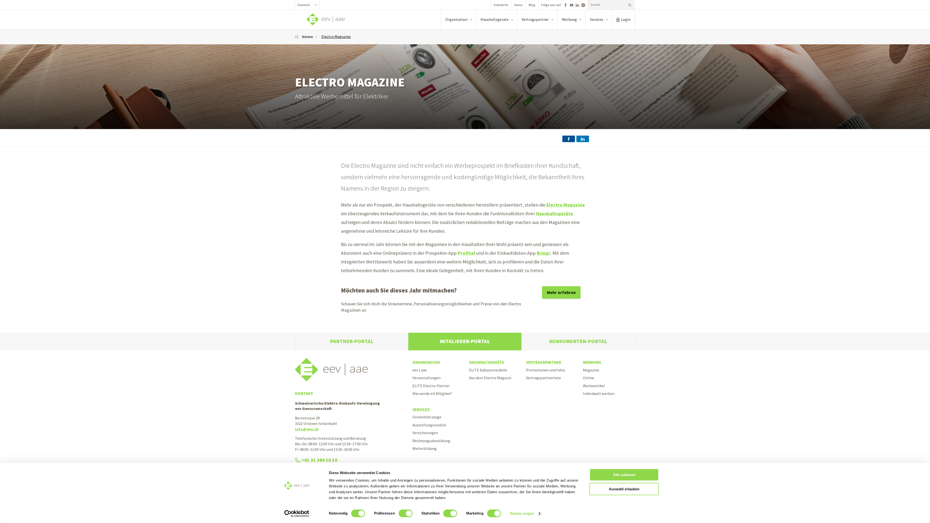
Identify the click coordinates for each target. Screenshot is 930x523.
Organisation (426, 362)
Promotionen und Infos (545, 370)
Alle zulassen (624, 475)
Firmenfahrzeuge (426, 417)
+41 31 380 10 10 (319, 460)
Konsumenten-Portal (578, 341)
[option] (465, 86)
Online (588, 377)
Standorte (501, 5)
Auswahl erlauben (624, 489)
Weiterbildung (424, 448)
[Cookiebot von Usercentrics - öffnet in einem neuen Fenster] (297, 513)
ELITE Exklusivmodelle (488, 370)
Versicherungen (425, 432)
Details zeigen (522, 513)
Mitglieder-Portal (465, 341)
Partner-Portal (351, 341)
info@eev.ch (306, 429)
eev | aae (419, 370)
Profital (466, 253)
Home (307, 36)
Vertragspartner (543, 362)
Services (420, 409)
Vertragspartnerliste (543, 377)
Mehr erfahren (561, 292)
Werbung (592, 362)
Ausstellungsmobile (429, 425)
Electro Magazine (336, 36)
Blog (532, 5)
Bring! (543, 253)
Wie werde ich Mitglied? (432, 393)
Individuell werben (598, 393)
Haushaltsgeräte (554, 213)
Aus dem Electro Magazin (490, 377)
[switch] (405, 513)
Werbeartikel (594, 385)
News (518, 5)
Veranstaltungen (426, 377)
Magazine (591, 370)
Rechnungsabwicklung (431, 440)
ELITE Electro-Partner (431, 385)
